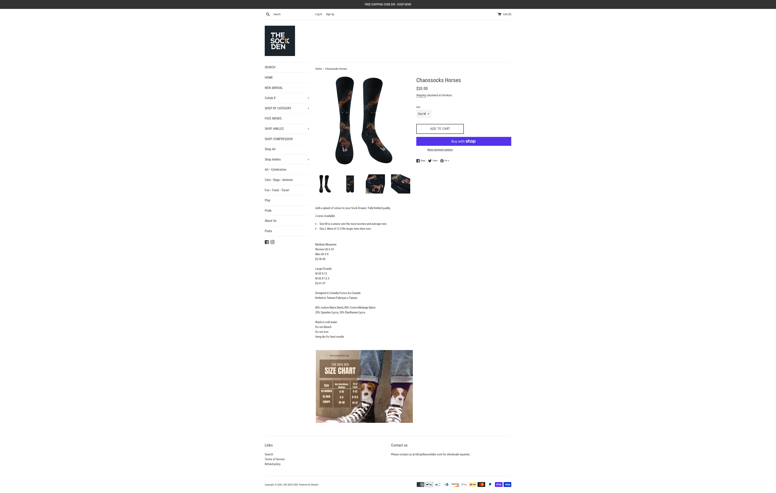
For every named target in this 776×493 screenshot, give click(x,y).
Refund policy (272, 464)
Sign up (330, 14)
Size (418, 107)
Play (267, 200)
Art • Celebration (275, 169)
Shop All (270, 149)
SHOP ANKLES (287, 129)
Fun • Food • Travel (277, 190)
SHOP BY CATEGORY (287, 108)
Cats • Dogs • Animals (279, 180)
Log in (318, 14)
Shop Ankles (287, 159)
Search (269, 454)
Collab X (287, 98)
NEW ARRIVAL (274, 88)
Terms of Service (275, 459)
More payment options (440, 149)
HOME (269, 77)
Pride (268, 211)
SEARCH (270, 67)
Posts (268, 231)
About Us (270, 221)
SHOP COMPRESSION (279, 139)
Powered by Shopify (308, 484)
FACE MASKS (273, 118)
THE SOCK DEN (290, 484)
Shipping (421, 95)
